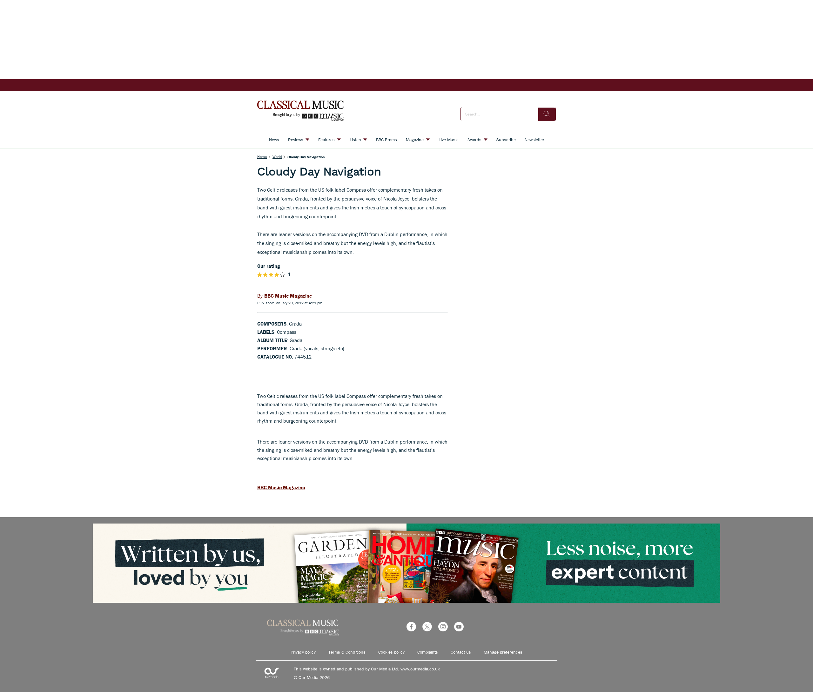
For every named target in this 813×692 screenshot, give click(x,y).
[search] (546, 114)
